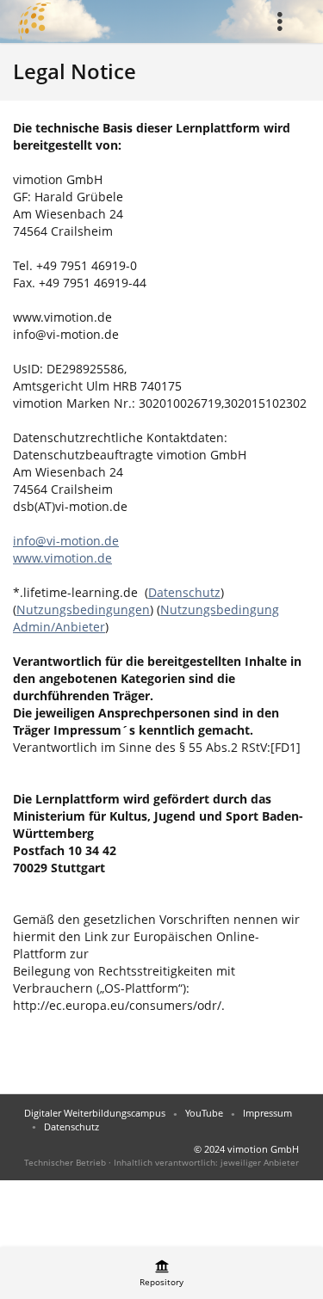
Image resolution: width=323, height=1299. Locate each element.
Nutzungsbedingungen (83, 609)
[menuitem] (284, 21)
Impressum (267, 1112)
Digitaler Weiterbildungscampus (94, 1112)
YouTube (204, 1112)
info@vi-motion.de (66, 541)
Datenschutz (184, 592)
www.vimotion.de (62, 558)
